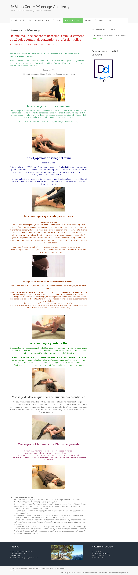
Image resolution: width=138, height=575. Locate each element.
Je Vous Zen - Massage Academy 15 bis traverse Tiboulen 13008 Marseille (21, 553)
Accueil (14, 20)
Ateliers (23, 20)
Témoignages (100, 20)
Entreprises (57, 20)
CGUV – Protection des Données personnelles (84, 572)
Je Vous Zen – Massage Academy (40, 6)
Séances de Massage (73, 20)
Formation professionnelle (39, 20)
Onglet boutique (98, 38)
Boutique (88, 20)
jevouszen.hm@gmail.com (101, 553)
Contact (111, 20)
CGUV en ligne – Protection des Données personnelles (113, 572)
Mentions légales (65, 572)
